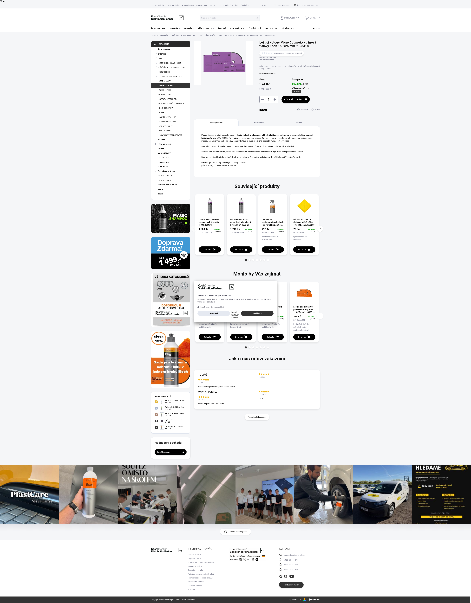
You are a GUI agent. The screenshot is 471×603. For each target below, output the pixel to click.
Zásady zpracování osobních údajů (212, 307)
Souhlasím (257, 313)
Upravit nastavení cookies (235, 315)
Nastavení (214, 313)
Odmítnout (211, 302)
